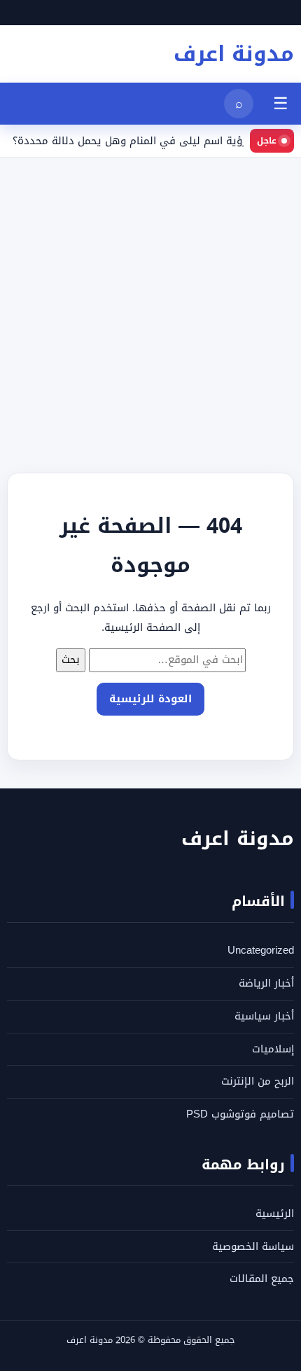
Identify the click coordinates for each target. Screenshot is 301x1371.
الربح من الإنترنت (257, 1081)
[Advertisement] (150, 308)
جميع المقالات (262, 1278)
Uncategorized (260, 950)
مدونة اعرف (234, 54)
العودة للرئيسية (150, 699)
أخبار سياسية (264, 1016)
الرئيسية (274, 1213)
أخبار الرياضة (266, 983)
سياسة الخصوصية (253, 1246)
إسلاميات (273, 1049)
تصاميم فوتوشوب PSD (240, 1114)
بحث (71, 659)
